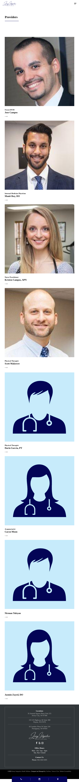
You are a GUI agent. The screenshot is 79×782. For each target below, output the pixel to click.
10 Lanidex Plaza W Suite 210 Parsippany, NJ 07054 (39, 727)
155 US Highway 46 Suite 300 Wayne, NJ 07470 (39, 721)
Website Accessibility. (65, 771)
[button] (75, 4)
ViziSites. (48, 771)
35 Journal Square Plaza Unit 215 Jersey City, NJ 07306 (39, 714)
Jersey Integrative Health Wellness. (21, 771)
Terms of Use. (55, 771)
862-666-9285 (42, 760)
